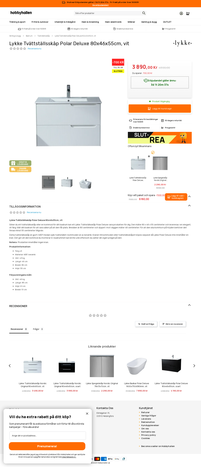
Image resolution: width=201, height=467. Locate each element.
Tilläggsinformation (25, 206)
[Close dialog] (87, 413)
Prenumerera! (47, 446)
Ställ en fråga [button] (147, 324)
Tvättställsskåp (44, 36)
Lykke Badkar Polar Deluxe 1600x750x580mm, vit (136, 385)
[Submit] (143, 13)
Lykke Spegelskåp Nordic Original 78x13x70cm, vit (160, 178)
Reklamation (148, 422)
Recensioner (18, 306)
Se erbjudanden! (100, 5)
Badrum (29, 36)
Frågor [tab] (36, 329)
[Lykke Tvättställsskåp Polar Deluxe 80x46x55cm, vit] (48, 182)
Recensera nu (34, 212)
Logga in (181, 13)
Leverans (146, 419)
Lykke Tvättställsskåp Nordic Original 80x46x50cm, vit (32, 385)
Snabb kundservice (125, 29)
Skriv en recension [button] (174, 324)
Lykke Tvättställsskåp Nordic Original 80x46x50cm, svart (67, 385)
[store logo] (21, 13)
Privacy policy (148, 435)
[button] (176, 197)
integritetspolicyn (69, 457)
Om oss (145, 429)
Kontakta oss (148, 432)
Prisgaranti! (169, 29)
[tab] (100, 207)
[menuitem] (18, 22)
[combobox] (110, 13)
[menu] (100, 22)
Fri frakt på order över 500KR (34, 29)
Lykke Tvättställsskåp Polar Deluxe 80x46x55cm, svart (171, 385)
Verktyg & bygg (15, 36)
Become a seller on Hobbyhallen (158, 446)
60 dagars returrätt (79, 29)
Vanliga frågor (148, 416)
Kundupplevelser (150, 425)
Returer (145, 412)
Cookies (145, 438)
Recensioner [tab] (17, 329)
